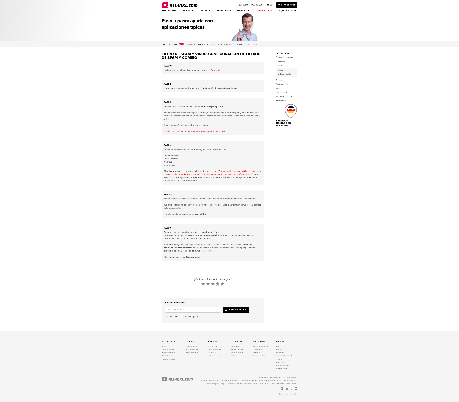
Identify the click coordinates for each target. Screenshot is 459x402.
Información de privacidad (267, 381)
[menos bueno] (208, 284)
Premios (211, 381)
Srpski (261, 384)
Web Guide (176, 44)
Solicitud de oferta (259, 356)
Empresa (204, 381)
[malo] (203, 284)
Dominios (205, 10)
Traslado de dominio (214, 356)
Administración (284, 74)
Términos (235, 381)
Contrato (282, 70)
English (215, 384)
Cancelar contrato (282, 369)
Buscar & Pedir (212, 346)
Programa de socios (168, 359)
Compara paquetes (168, 349)
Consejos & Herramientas (221, 44)
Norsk (288, 384)
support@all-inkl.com (252, 5)
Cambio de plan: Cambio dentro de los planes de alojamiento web (194, 131)
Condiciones (234, 346)
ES (271, 5)
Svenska (281, 384)
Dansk (267, 384)
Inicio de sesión (288, 5)
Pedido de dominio (284, 96)
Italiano (239, 384)
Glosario (239, 44)
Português (247, 384)
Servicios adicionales (191, 353)
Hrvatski (273, 384)
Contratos (233, 356)
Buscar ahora (237, 309)
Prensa (219, 381)
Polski (255, 384)
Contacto (191, 44)
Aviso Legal (282, 381)
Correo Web (216, 70)
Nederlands (231, 384)
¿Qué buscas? (289, 10)
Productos (256, 353)
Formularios (203, 44)
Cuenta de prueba (168, 356)
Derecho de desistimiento (248, 381)
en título (174, 316)
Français (223, 384)
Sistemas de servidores (261, 346)
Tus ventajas (212, 353)
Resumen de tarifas (191, 346)
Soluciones (244, 10)
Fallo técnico (281, 92)
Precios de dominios (191, 349)
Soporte (280, 342)
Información (264, 10)
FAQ (163, 44)
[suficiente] (213, 284)
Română (294, 384)
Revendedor (224, 10)
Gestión (279, 65)
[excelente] (222, 284)
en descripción (191, 316)
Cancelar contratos (282, 366)
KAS (277, 88)
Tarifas (164, 346)
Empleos (226, 381)
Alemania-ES (293, 381)
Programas (280, 61)
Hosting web (169, 10)
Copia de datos (282, 84)
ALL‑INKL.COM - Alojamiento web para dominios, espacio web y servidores (179, 5)
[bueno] (217, 284)
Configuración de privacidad (288, 394)
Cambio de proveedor (285, 57)
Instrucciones (251, 44)
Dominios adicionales (169, 353)
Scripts (278, 80)
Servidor (188, 10)
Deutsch (208, 384)
